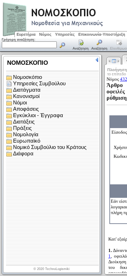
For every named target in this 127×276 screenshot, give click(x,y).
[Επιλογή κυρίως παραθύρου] (80, 45)
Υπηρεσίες (65, 34)
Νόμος (45, 34)
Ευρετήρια (26, 34)
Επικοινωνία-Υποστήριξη (101, 34)
